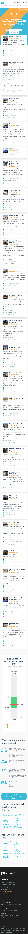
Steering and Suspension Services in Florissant (17, 849)
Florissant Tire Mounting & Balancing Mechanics (7, 855)
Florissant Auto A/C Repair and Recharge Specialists (19, 844)
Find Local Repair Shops (8, 884)
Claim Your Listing (6, 889)
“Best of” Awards (7, 891)
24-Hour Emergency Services (14, 29)
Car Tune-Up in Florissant (7, 842)
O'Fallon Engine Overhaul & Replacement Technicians (7, 828)
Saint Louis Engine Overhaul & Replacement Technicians (19, 822)
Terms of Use (9, 932)
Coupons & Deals (14, 32)
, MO (3, 837)
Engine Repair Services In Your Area (7, 816)
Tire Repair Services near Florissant (6, 849)
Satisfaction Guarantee (8, 882)
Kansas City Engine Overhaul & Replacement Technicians (19, 816)
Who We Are (4, 893)
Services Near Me (6, 886)
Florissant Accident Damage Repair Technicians (19, 855)
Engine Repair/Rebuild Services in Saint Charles (18, 828)
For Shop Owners (6, 887)
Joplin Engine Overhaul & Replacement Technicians (6, 822)
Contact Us (4, 895)
